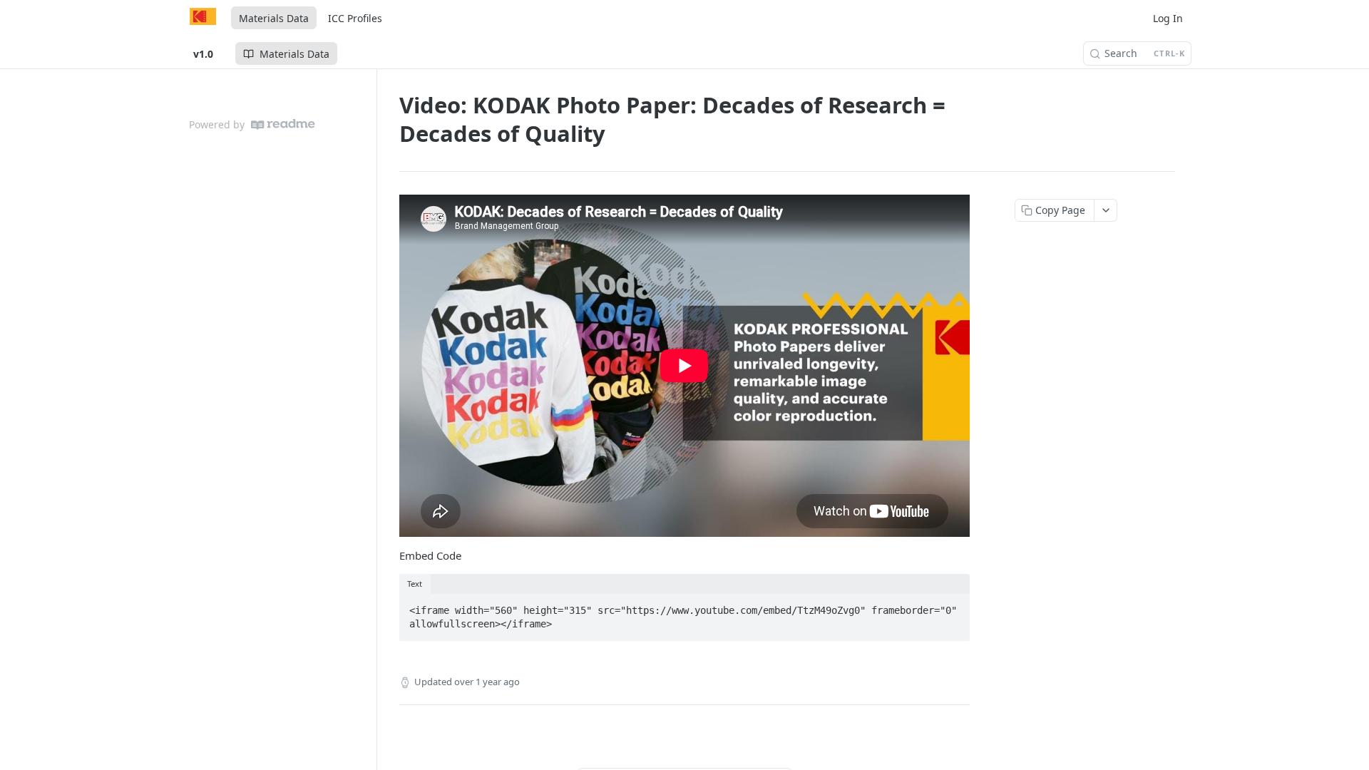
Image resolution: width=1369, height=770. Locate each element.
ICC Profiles (355, 18)
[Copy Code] (952, 606)
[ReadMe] (283, 124)
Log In (1168, 18)
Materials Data (274, 18)
